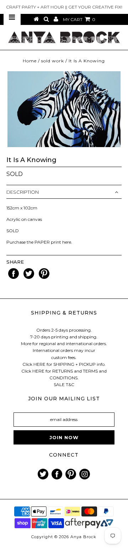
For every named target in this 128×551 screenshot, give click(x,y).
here (66, 242)
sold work (52, 60)
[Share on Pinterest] (44, 277)
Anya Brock (83, 536)
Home (30, 60)
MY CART (79, 19)
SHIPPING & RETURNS (64, 313)
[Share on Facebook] (14, 277)
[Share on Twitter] (29, 277)
